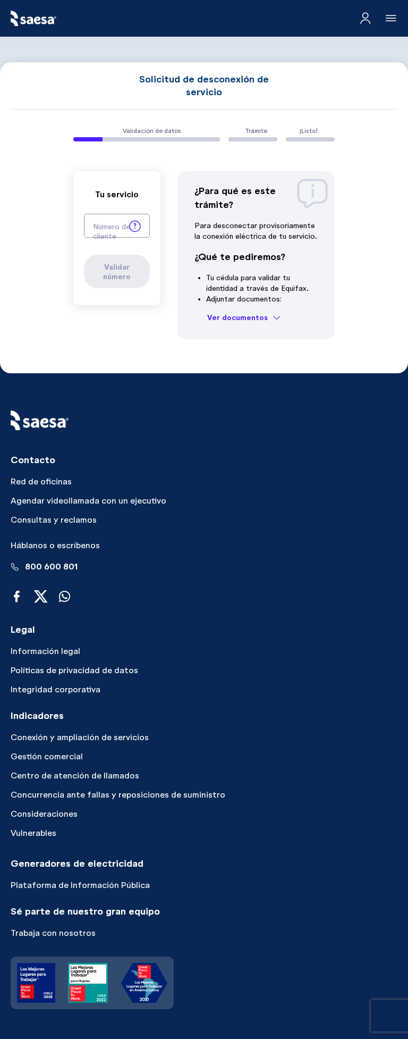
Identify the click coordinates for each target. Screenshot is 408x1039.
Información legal (45, 651)
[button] (135, 225)
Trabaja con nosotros (53, 933)
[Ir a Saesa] (33, 18)
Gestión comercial (47, 756)
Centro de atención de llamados (75, 775)
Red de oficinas (41, 481)
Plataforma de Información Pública (80, 885)
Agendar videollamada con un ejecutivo (88, 501)
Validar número (117, 272)
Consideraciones (44, 814)
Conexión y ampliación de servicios (80, 737)
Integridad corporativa (55, 689)
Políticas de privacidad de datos (74, 670)
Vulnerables (33, 833)
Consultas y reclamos (54, 520)
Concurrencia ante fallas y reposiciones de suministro (118, 795)
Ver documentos (237, 317)
